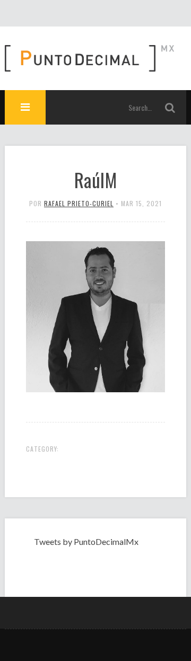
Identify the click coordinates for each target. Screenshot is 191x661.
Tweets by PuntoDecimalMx (86, 541)
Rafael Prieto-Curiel (79, 203)
